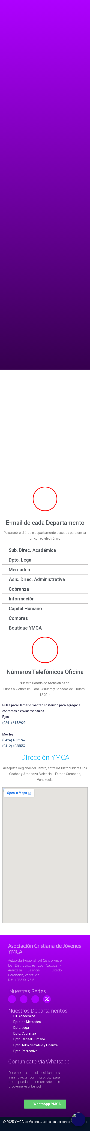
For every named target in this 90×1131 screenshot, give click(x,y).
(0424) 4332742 (14, 740)
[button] (45, 1104)
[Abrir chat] (78, 1119)
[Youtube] (24, 999)
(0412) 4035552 (14, 746)
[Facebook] (12, 999)
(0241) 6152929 (14, 723)
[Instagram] (35, 999)
